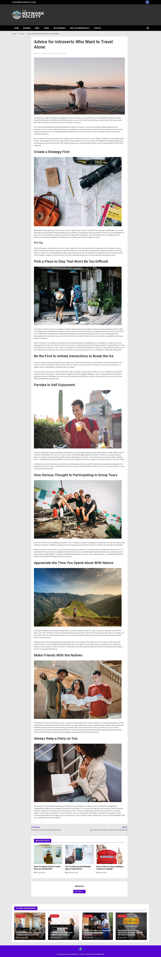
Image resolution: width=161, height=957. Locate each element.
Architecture (54, 926)
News (37, 28)
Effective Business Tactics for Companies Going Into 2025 (29, 934)
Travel (46, 28)
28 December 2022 (72, 872)
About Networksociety (79, 28)
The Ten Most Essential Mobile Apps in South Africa (78, 868)
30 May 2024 (89, 937)
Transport (93, 927)
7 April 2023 (122, 937)
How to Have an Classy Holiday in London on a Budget (110, 868)
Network (38, 53)
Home (16, 28)
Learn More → (79, 891)
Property (53, 929)
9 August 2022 (102, 872)
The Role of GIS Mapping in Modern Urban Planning (61, 934)
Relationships (60, 28)
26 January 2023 (48, 53)
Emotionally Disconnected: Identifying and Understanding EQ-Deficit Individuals (130, 933)
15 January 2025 (23, 937)
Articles (19, 929)
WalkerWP (100, 954)
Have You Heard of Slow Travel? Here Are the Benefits (47, 868)
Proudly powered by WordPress (68, 954)
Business (27, 28)
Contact (97, 28)
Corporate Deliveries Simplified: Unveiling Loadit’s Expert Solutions (97, 933)
